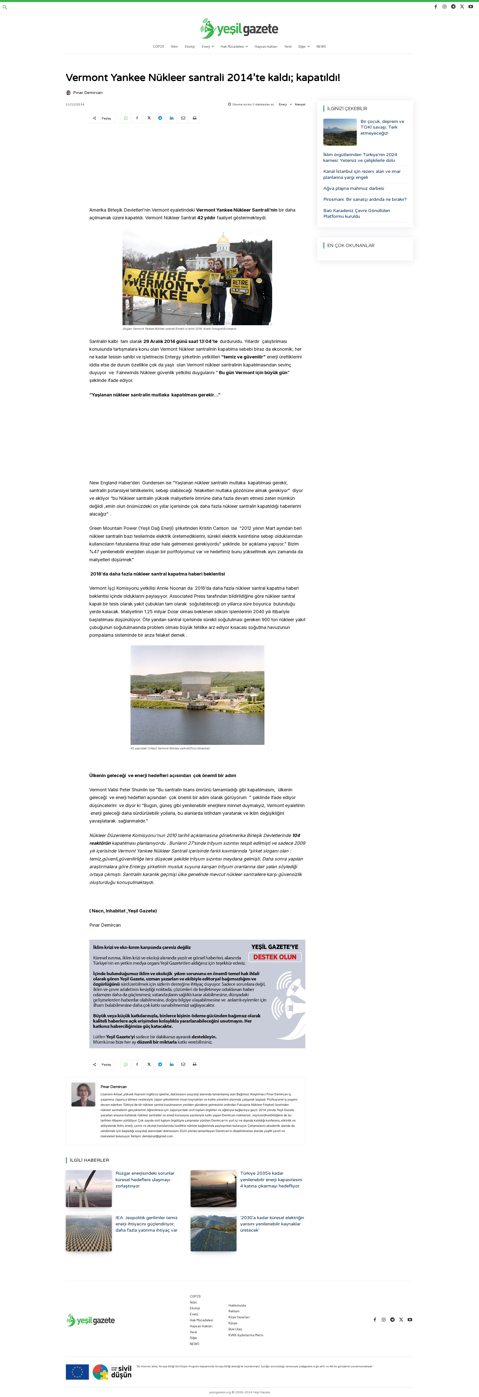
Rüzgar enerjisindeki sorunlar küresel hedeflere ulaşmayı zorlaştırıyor (145, 1179)
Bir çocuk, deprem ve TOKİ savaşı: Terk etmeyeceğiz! (382, 127)
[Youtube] (471, 7)
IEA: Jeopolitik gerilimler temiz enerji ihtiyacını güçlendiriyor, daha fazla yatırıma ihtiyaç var (147, 1224)
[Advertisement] (197, 166)
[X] (462, 7)
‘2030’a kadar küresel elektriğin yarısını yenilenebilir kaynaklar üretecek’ (272, 1224)
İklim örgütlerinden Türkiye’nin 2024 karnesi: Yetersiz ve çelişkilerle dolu (360, 157)
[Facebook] (436, 7)
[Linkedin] (171, 118)
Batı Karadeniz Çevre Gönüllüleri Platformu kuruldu (356, 213)
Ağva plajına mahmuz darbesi (353, 188)
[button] (5, 7)
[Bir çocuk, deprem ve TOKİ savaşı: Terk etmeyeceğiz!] (340, 132)
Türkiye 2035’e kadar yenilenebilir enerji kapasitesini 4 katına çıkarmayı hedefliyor (271, 1179)
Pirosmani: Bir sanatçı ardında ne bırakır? (365, 199)
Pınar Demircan (88, 92)
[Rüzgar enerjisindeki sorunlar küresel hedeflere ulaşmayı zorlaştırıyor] (89, 1188)
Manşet (300, 104)
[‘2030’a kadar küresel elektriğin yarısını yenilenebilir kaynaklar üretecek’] (214, 1233)
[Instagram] (444, 7)
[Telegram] (453, 7)
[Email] (183, 118)
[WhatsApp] (125, 118)
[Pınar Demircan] (69, 92)
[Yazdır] (194, 118)
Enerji (283, 104)
